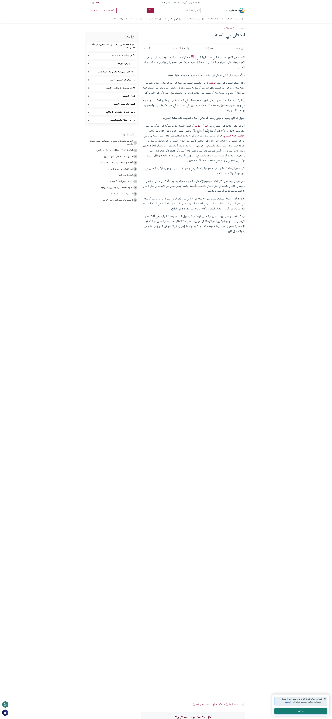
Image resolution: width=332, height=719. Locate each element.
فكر (227, 19)
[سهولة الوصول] (93, 2)
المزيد (136, 19)
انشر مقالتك (109, 10)
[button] (179, 48)
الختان (212, 83)
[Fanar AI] (5, 712)
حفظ (237, 48)
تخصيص (287, 702)
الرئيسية (237, 19)
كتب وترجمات (194, 19)
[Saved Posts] (89, 2)
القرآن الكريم (201, 126)
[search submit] (150, 10)
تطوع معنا (94, 10)
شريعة (213, 19)
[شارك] (5, 704)
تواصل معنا (119, 19)
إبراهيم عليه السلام (234, 136)
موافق (301, 711)
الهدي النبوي (173, 19)
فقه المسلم (153, 19)
